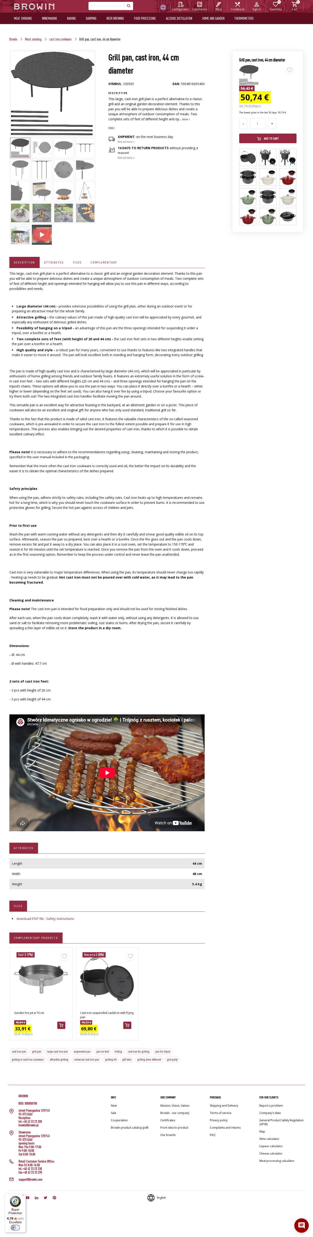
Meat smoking (23, 18)
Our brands (168, 1135)
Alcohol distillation (179, 18)
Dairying (91, 18)
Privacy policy (219, 1120)
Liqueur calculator (271, 1146)
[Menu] (23, 1196)
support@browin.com (30, 1179)
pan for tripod (162, 1051)
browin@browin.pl (29, 1125)
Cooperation (119, 1120)
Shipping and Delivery (224, 1106)
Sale (113, 1113)
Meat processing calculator (276, 1161)
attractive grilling (59, 1059)
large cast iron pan (57, 1051)
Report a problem (271, 1106)
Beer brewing (115, 18)
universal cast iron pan (86, 1059)
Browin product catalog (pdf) (129, 1128)
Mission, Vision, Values (174, 1106)
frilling (118, 1051)
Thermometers (244, 18)
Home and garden (213, 18)
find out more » (126, 141)
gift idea (126, 1059)
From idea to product (174, 1128)
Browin (13, 39)
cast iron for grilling (138, 1051)
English (161, 1198)
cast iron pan (19, 1051)
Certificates (167, 1120)
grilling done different (149, 1059)
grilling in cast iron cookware (28, 1059)
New (114, 1106)
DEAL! (111, 128)
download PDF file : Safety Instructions (45, 918)
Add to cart (271, 138)
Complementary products (36, 938)
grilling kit (110, 1059)
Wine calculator (269, 1139)
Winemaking (49, 18)
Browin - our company (174, 1113)
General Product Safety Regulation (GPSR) (281, 1122)
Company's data (270, 1113)
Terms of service (220, 1113)
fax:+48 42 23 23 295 (30, 1172)
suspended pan (82, 1051)
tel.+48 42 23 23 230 (30, 1169)
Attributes (54, 262)
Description (24, 262)
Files (77, 262)
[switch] (15, 1227)
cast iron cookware (60, 39)
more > (186, 119)
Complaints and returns (225, 1128)
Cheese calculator (271, 1153)
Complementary (104, 262)
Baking (71, 18)
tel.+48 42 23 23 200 (30, 1121)
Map (262, 1131)
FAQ (212, 1135)
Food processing (145, 18)
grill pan (36, 1051)
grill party (172, 1059)
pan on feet (102, 1051)
